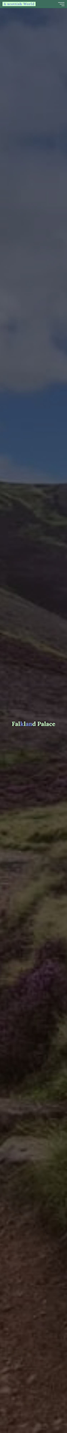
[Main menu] (61, 4)
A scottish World (19, 4)
